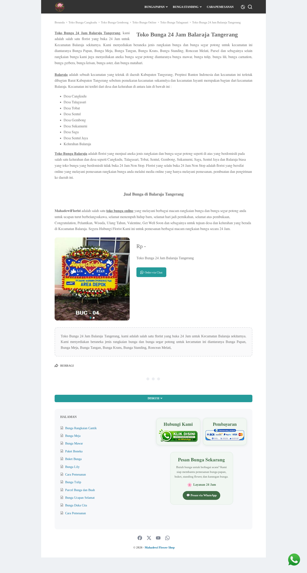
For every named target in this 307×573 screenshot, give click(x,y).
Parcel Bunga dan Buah (80, 490)
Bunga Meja (72, 436)
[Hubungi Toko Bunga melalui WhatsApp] (178, 435)
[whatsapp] (167, 538)
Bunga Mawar (74, 443)
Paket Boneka (73, 451)
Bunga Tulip (73, 482)
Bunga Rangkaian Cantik (81, 428)
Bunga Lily (72, 467)
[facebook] (139, 538)
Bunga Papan (155, 7)
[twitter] (149, 538)
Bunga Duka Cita (76, 505)
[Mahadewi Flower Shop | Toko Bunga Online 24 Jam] (60, 7)
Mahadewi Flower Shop (160, 547)
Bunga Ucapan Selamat (80, 497)
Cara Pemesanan (220, 7)
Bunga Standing (185, 7)
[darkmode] (243, 6)
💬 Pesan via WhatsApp (201, 495)
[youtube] (158, 538)
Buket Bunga (73, 459)
